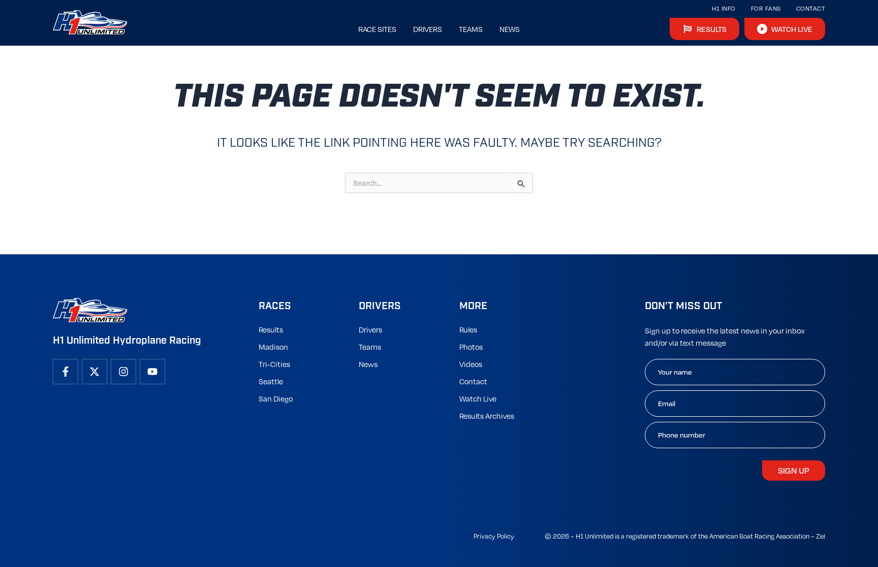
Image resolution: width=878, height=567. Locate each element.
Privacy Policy (494, 536)
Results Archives (486, 415)
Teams (370, 346)
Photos (471, 346)
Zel (820, 536)
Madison (273, 346)
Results (271, 329)
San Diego (276, 398)
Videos (470, 364)
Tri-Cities (274, 364)
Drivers (370, 329)
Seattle (271, 381)
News (368, 364)
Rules (468, 329)
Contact (811, 8)
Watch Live (477, 398)
